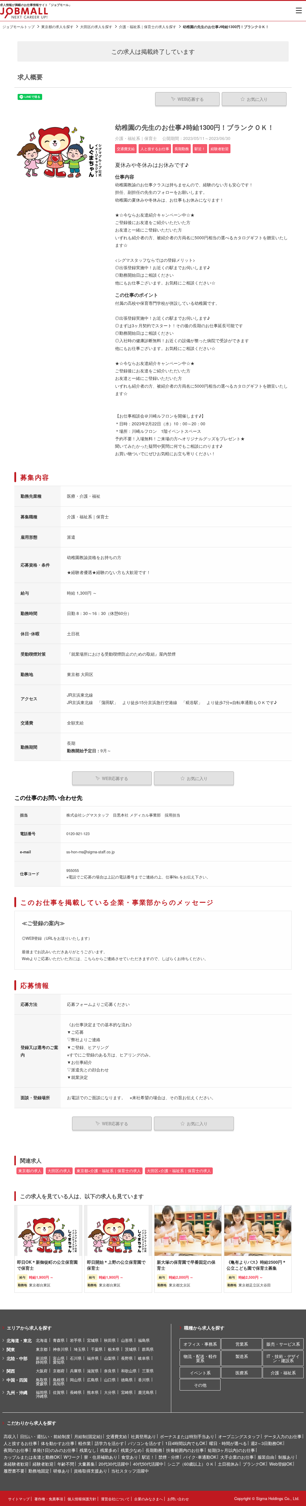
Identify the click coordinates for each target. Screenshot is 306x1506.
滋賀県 (93, 1371)
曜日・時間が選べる (228, 1443)
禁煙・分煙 (168, 1457)
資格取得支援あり (90, 1471)
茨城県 (131, 1349)
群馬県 (148, 1349)
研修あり (61, 1471)
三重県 (148, 1371)
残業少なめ (131, 1450)
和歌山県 (129, 1371)
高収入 (10, 1436)
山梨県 (110, 1358)
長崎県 (76, 1392)
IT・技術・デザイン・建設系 (283, 1358)
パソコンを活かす (144, 1443)
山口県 (110, 1380)
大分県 (110, 1392)
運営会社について (115, 1498)
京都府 (59, 1371)
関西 (11, 1371)
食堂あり (129, 1457)
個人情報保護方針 (82, 1498)
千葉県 (96, 1349)
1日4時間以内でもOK (185, 1443)
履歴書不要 (14, 1471)
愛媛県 (42, 1383)
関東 (11, 1349)
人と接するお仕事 (20, 1443)
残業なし (87, 1450)
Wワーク (72, 1457)
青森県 (59, 1340)
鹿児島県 (146, 1392)
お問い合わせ (178, 1498)
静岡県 (42, 1362)
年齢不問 (65, 1464)
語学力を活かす (109, 1443)
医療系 (241, 1373)
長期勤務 (154, 1450)
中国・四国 (17, 1380)
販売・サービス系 (283, 1344)
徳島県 (127, 1380)
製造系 (241, 1356)
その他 (200, 1385)
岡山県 (76, 1380)
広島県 (93, 1380)
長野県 (127, 1358)
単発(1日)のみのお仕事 (54, 1450)
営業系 (241, 1344)
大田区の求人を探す (96, 26)
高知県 (59, 1383)
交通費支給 (116, 1436)
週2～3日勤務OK (266, 1443)
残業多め (108, 1450)
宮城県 (93, 1340)
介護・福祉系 (283, 1373)
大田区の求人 (59, 1170)
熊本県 (93, 1392)
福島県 (144, 1340)
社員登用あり (143, 1436)
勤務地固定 (38, 1471)
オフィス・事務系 (200, 1344)
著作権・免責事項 (48, 1498)
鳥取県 (42, 1380)
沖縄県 (42, 1396)
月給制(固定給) (88, 1436)
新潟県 (42, 1358)
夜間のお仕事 (16, 1450)
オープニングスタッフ (239, 1436)
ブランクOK (254, 1464)
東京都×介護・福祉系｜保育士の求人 (108, 1170)
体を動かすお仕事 (57, 1443)
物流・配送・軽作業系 (200, 1358)
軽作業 (84, 1443)
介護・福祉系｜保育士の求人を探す (147, 26)
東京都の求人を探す (57, 26)
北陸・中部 (17, 1358)
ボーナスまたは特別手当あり (187, 1436)
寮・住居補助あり (100, 1457)
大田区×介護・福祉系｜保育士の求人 (179, 1170)
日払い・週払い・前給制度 (45, 1436)
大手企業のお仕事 (237, 1457)
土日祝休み (228, 1464)
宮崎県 (127, 1392)
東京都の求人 (30, 1170)
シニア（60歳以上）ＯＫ (190, 1464)
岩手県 (76, 1340)
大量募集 (86, 1464)
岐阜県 (144, 1358)
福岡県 (42, 1392)
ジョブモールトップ (18, 26)
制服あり (286, 1457)
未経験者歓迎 (16, 1464)
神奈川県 (60, 1349)
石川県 (76, 1358)
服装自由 (266, 1457)
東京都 (42, 1349)
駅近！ (148, 1457)
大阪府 (42, 1371)
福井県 (93, 1358)
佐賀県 (59, 1392)
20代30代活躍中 (114, 1464)
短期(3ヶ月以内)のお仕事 (231, 1450)
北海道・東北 (19, 1340)
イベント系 (200, 1373)
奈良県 (110, 1371)
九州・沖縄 (17, 1392)
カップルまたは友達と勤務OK (32, 1457)
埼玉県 (79, 1349)
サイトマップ (19, 1498)
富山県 (59, 1358)
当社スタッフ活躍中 (130, 1471)
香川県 (144, 1380)
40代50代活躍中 (148, 1464)
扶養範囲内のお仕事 (185, 1450)
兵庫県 (76, 1371)
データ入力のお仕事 (283, 1436)
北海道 (42, 1340)
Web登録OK (280, 1464)
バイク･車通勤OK (199, 1457)
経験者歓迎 (43, 1464)
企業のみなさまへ (148, 1498)
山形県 (127, 1340)
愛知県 (59, 1362)
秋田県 (110, 1340)
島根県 (59, 1380)
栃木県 (114, 1349)
